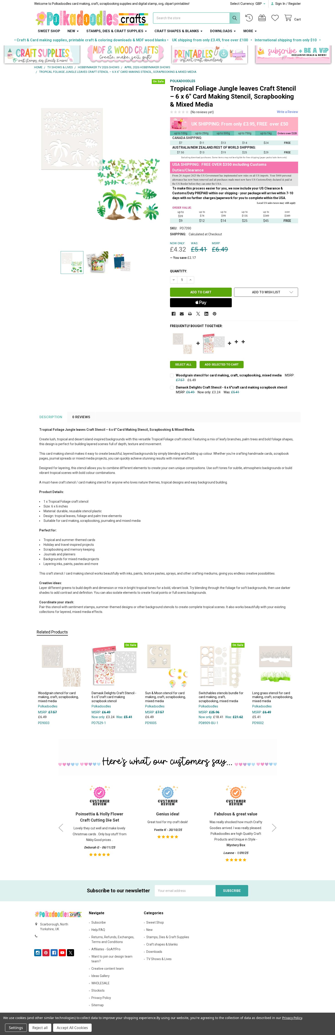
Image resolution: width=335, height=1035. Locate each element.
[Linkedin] (206, 313)
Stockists (98, 990)
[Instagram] (37, 952)
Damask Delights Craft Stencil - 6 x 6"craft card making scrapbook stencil (231, 387)
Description (50, 417)
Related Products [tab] (52, 632)
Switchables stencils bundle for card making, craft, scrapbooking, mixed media (221, 697)
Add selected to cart (222, 364)
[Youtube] (62, 952)
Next (274, 828)
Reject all (40, 1027)
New (71, 31)
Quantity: (178, 271)
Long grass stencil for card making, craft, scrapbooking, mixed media (272, 697)
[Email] (181, 313)
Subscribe (98, 922)
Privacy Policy (101, 998)
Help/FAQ (98, 930)
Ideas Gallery (100, 976)
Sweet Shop (49, 31)
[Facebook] (173, 313)
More (248, 31)
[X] (198, 313)
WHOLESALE (100, 983)
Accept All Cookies (72, 1027)
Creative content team (107, 968)
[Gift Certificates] (263, 17)
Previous (60, 828)
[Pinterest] (214, 313)
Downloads (221, 31)
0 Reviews (81, 417)
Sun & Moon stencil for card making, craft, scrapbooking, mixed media (165, 697)
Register (295, 4)
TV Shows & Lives (159, 959)
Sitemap (97, 1005)
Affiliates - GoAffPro (106, 949)
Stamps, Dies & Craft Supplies (114, 31)
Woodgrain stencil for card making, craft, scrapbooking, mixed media (229, 375)
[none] (101, 164)
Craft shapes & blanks (177, 31)
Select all (183, 364)
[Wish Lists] (276, 17)
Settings (16, 1027)
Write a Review (287, 112)
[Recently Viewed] (250, 17)
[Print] (189, 313)
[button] (42, 55)
